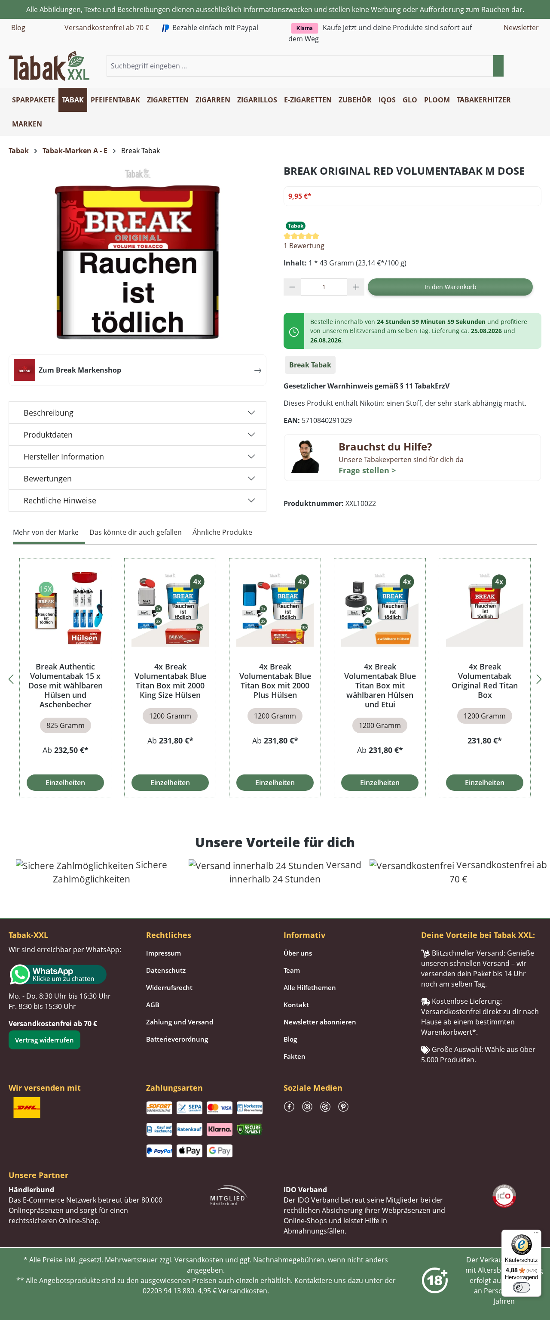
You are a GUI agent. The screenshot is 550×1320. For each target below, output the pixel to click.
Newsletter (521, 27)
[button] (536, 66)
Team (292, 970)
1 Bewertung (304, 245)
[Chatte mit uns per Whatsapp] (69, 974)
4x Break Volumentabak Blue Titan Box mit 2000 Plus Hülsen (275, 681)
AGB (152, 1004)
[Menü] (536, 1235)
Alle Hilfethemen (310, 987)
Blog (18, 27)
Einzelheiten (65, 782)
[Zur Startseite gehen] (49, 65)
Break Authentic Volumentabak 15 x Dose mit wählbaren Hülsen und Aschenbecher (65, 685)
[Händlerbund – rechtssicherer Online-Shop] (229, 1194)
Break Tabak (310, 365)
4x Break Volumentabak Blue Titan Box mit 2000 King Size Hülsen (170, 681)
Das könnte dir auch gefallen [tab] (135, 532)
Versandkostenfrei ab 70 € (106, 27)
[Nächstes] (539, 678)
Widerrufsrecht (169, 987)
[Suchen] (498, 66)
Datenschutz (166, 970)
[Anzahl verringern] (292, 287)
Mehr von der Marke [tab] (46, 532)
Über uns (298, 953)
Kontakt (296, 1004)
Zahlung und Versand (179, 1022)
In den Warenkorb (451, 287)
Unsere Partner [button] (38, 1175)
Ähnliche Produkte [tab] (222, 532)
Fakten (295, 1056)
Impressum (163, 953)
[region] (275, 678)
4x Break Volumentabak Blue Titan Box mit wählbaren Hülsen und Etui (380, 685)
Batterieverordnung (177, 1039)
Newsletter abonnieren (320, 1022)
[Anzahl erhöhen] (356, 287)
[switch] (521, 1287)
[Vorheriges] (10, 678)
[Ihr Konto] (526, 66)
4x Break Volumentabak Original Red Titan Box (485, 681)
